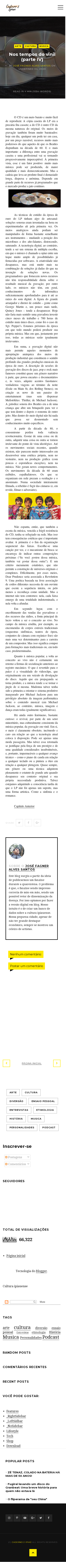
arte (18, 46)
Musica (44, 46)
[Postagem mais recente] (6, 1063)
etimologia (45, 1110)
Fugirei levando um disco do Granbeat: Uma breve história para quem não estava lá (31, 1487)
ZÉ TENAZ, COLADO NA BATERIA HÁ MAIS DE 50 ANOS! (33, 1474)
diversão (16, 1101)
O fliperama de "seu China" (27, 1499)
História (16, 1118)
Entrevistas (19, 1110)
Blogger (41, 1271)
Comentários (16, 1164)
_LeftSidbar (14, 1421)
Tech (9, 1436)
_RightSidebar (16, 1416)
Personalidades (22, 1127)
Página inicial (32, 1063)
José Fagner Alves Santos (32, 65)
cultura (30, 46)
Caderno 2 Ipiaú (22, 1542)
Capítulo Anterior (24, 806)
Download (13, 1446)
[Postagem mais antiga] (56, 1063)
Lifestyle (12, 1431)
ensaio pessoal (43, 1101)
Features (12, 1411)
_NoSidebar (14, 1426)
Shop (9, 1441)
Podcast (49, 1127)
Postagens (14, 1157)
